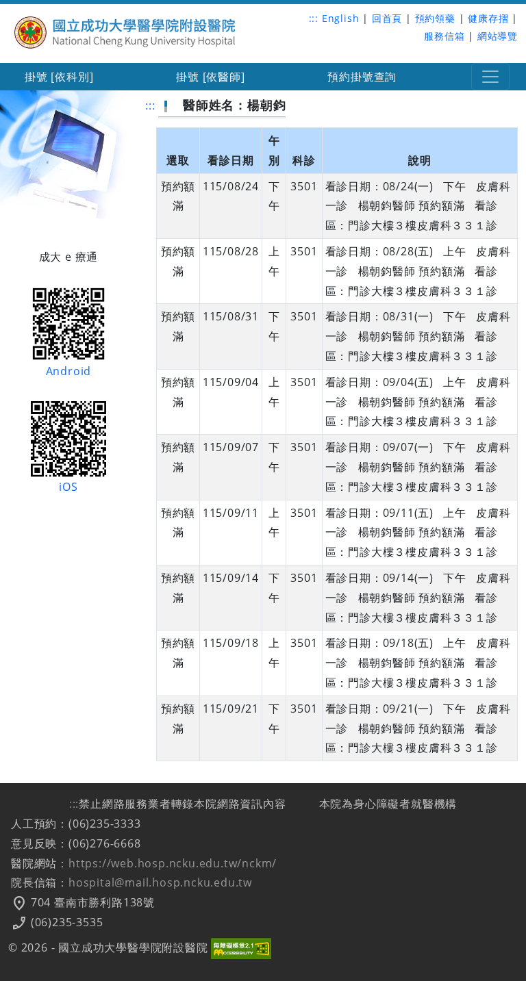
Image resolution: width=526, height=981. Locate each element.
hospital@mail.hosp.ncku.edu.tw (160, 882)
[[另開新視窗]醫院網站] (125, 31)
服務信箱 (444, 35)
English (341, 18)
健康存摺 (488, 18)
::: (313, 18)
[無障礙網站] (241, 947)
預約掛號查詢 (362, 76)
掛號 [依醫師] (210, 76)
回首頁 (387, 18)
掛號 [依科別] (59, 76)
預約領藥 (435, 18)
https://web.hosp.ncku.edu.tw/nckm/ (172, 863)
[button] (490, 76)
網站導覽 (497, 35)
